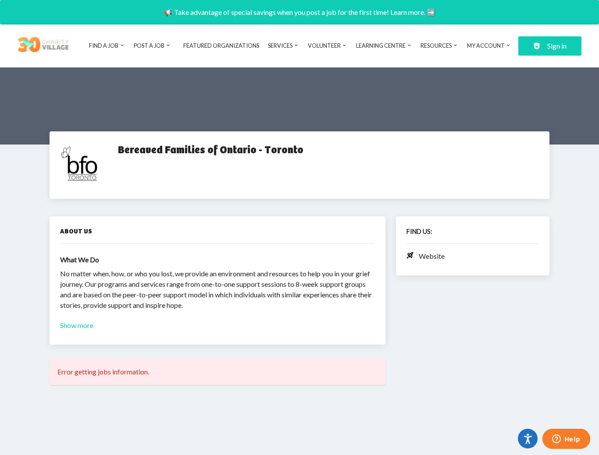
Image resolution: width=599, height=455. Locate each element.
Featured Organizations (221, 45)
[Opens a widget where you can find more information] (566, 440)
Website (432, 256)
